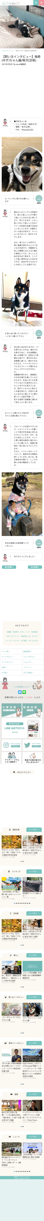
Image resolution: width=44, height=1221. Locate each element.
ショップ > (27, 662)
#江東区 (24, 640)
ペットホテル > (29, 657)
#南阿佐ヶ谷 (26, 636)
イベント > (27, 667)
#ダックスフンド (13, 636)
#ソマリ (16, 640)
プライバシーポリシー (24, 1177)
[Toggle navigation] (41, 2)
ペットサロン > (7, 657)
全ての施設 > (28, 672)
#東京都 (34, 632)
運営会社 (16, 1177)
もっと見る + (34, 829)
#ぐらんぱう (33, 640)
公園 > (3, 667)
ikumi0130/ (28, 129)
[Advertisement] (22, 93)
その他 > (4, 672)
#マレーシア (25, 632)
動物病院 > (27, 651)
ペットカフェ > (7, 662)
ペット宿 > (5, 651)
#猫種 (9, 632)
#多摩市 (15, 632)
